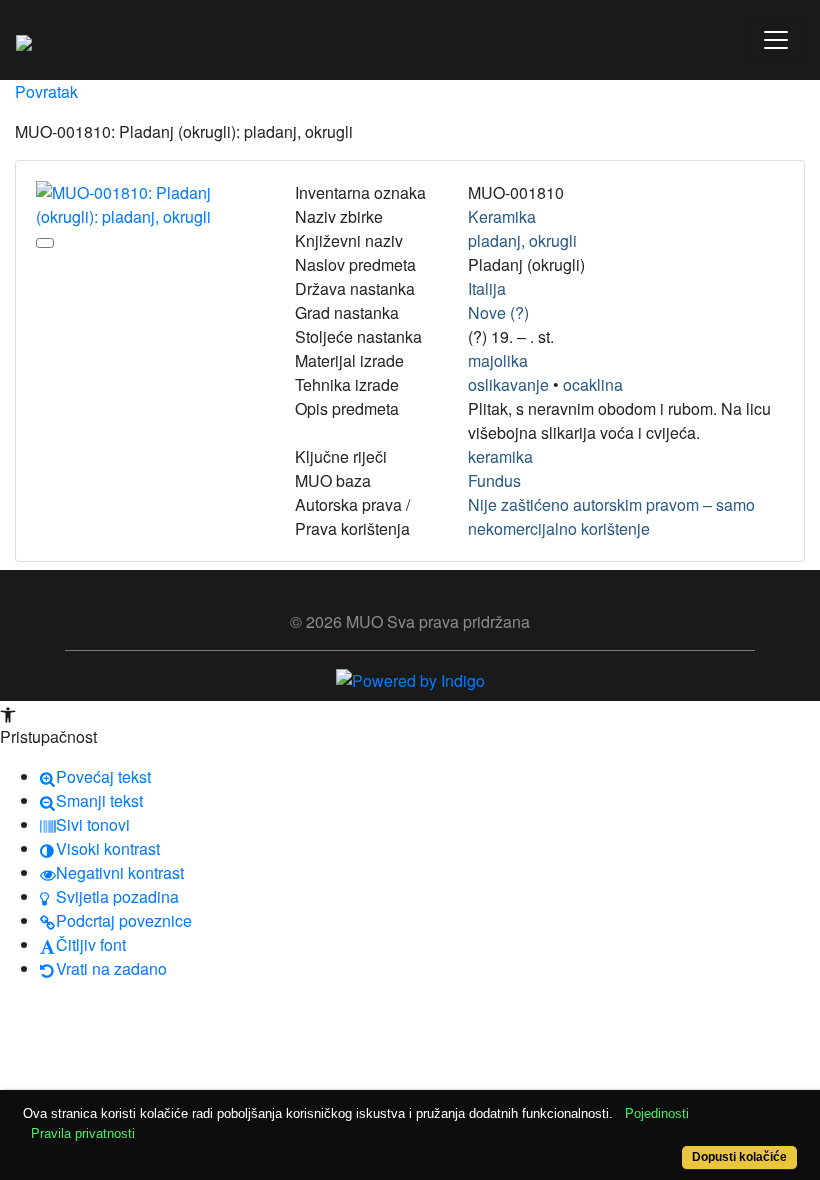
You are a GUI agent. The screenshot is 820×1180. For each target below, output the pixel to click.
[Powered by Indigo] (410, 678)
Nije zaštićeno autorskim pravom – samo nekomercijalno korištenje (611, 516)
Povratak (46, 91)
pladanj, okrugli (522, 240)
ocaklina (593, 384)
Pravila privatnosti (83, 1133)
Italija (487, 288)
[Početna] (24, 40)
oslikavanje (508, 384)
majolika (498, 360)
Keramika (502, 216)
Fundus (494, 480)
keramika (500, 456)
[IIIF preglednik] (45, 243)
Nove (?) (498, 312)
